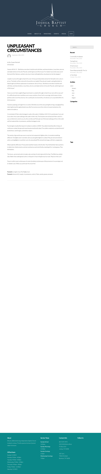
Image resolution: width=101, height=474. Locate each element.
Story (81, 258)
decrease (88, 298)
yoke (89, 424)
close (83, 286)
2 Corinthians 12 (87, 156)
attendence (85, 273)
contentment (82, 293)
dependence (77, 301)
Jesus (87, 211)
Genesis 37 (81, 196)
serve (78, 393)
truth (73, 416)
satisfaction (88, 388)
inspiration (79, 338)
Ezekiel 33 (76, 188)
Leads (76, 221)
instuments (88, 338)
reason (71, 381)
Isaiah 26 (79, 208)
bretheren (76, 281)
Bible (90, 166)
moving (84, 356)
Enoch (77, 183)
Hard (79, 203)
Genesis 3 (90, 196)
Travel (86, 261)
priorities (82, 371)
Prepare (81, 236)
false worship (85, 316)
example (90, 311)
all (81, 268)
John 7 (80, 216)
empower (78, 308)
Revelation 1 (84, 251)
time (83, 411)
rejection (89, 381)
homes (85, 331)
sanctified (83, 388)
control (34, 174)
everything (82, 311)
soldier (84, 396)
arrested (71, 273)
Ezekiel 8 (84, 188)
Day (78, 176)
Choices (86, 168)
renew (86, 383)
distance (78, 306)
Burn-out (79, 168)
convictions (77, 296)
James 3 (71, 211)
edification (74, 308)
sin (78, 396)
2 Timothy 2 (86, 161)
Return (80, 251)
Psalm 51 (73, 248)
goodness (82, 326)
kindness (76, 343)
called (80, 281)
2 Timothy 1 (81, 161)
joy (92, 341)
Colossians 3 (84, 171)
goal (77, 326)
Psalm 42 (84, 246)
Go (85, 201)
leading (78, 346)
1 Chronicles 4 (79, 146)
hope (71, 333)
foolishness (75, 321)
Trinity (88, 261)
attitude (71, 276)
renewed (82, 383)
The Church (73, 129)
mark (71, 351)
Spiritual (75, 258)
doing (85, 306)
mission (80, 353)
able (76, 266)
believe (71, 278)
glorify (74, 326)
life (87, 346)
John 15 (79, 213)
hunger (77, 333)
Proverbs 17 (91, 238)
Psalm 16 (89, 243)
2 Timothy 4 (72, 163)
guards (74, 328)
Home (30, 33)
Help (86, 206)
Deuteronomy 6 (73, 181)
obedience (77, 358)
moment (90, 353)
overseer (79, 361)
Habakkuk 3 (72, 203)
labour (91, 343)
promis (89, 373)
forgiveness (85, 321)
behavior (86, 276)
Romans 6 (76, 253)
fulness (71, 326)
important (77, 336)
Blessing (71, 168)
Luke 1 (91, 221)
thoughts (80, 411)
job (90, 341)
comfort (90, 286)
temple (87, 409)
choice (86, 283)
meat (78, 351)
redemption (82, 381)
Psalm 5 (81, 248)
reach (81, 378)
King (88, 218)
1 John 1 (77, 148)
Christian (90, 168)
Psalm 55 (77, 248)
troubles (83, 414)
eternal (78, 311)
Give (71, 33)
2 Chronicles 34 (80, 156)
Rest (71, 122)
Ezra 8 (90, 188)
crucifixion (74, 298)
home (88, 331)
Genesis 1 (72, 196)
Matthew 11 (72, 226)
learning (81, 346)
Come (88, 171)
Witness (84, 263)
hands (81, 328)
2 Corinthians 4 (79, 158)
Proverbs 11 (81, 238)
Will (78, 263)
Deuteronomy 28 (80, 178)
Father (75, 191)
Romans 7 (80, 253)
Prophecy (76, 238)
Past (88, 231)
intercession (72, 341)
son (90, 396)
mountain (80, 356)
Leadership (72, 221)
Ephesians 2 (81, 183)
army (89, 271)
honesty (91, 331)
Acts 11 (84, 163)
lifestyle (85, 346)
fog (91, 318)
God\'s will (77, 201)
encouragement (88, 308)
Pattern (90, 231)
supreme (83, 406)
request (71, 386)
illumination (72, 336)
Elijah (71, 183)
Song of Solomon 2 (90, 256)
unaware (83, 416)
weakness (80, 421)
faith (81, 316)
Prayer (72, 117)
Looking (78, 221)
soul (79, 399)
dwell (92, 306)
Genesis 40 (16, 174)
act (73, 268)
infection (89, 336)
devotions (71, 303)
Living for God (16, 172)
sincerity (75, 396)
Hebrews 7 (78, 206)
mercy (89, 351)
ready (84, 378)
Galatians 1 (81, 193)
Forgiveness (73, 110)
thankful (73, 411)
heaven (76, 331)
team (84, 409)
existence (85, 313)
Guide (91, 201)
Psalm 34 (75, 246)
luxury (87, 348)
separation (90, 391)
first (84, 318)
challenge (91, 281)
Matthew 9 (73, 228)
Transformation (81, 261)
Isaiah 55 (91, 208)
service (81, 393)
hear (73, 331)
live (80, 348)
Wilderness (75, 263)
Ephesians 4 (91, 183)
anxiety (42, 174)
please (81, 366)
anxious (79, 271)
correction (82, 296)
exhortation (80, 313)
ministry (76, 353)
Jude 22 (78, 218)
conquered (72, 293)
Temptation (72, 261)
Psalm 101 (72, 243)
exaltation (86, 311)
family (90, 316)
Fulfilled (74, 193)
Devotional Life (74, 105)
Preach (78, 236)
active (71, 268)
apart (83, 271)
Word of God (89, 263)
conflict (88, 291)
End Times (73, 108)
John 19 (83, 213)
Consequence (72, 173)
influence (71, 338)
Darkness (72, 176)
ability (74, 266)
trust (71, 416)
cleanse (77, 286)
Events (56, 33)
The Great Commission (76, 131)
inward (84, 341)
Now (71, 231)
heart (71, 331)
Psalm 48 (88, 246)
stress (74, 404)
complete (81, 291)
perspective (91, 363)
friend (84, 323)
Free (86, 191)
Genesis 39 (86, 196)
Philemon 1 (75, 233)
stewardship (86, 401)
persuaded (72, 366)
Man (80, 223)
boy (70, 281)
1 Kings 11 (89, 148)
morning (71, 356)
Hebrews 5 (74, 206)
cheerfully (79, 283)
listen (78, 348)
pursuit (75, 378)
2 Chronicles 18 (84, 153)
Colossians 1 (79, 171)
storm (71, 404)
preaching (75, 368)
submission (81, 404)
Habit (76, 203)
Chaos (83, 168)
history (82, 331)
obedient (81, 358)
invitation (77, 341)
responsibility (82, 386)
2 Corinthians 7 (85, 158)
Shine (78, 256)
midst (92, 351)
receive (78, 381)
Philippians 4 (90, 233)
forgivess (89, 321)
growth (91, 326)
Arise (71, 166)
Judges (86, 218)
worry (81, 424)
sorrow (71, 399)
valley (75, 419)
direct (87, 303)
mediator (81, 351)
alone (83, 268)
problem (74, 373)
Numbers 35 (75, 231)
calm (83, 281)
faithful (78, 316)
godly (79, 326)
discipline (90, 303)
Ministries (47, 33)
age (79, 268)
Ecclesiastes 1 (89, 181)
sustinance (72, 409)
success (85, 404)
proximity (88, 376)
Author (74, 166)
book (92, 278)
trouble (87, 414)
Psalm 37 (80, 246)
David (75, 176)
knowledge (80, 343)
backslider (75, 276)
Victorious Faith (74, 138)
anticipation (72, 271)
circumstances (27, 174)
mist (87, 353)
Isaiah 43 (87, 208)
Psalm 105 (77, 243)
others (71, 361)
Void (91, 261)
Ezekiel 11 (72, 188)
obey (84, 358)
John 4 (74, 216)
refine (86, 381)
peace (45, 174)
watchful (71, 421)
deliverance (72, 301)
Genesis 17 (91, 193)
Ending (74, 183)
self (87, 391)
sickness (71, 396)
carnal (85, 281)
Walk (71, 263)
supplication (76, 406)
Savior (71, 256)
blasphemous (78, 278)
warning (90, 419)
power (92, 366)
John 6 (77, 216)
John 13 (76, 213)
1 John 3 (84, 148)
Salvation (90, 253)
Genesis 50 (77, 198)
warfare (87, 419)
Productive (72, 238)
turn (76, 416)
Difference (79, 181)
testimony (90, 409)
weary (87, 421)
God (80, 201)
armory (85, 271)
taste (78, 409)
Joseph (21, 174)
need (87, 356)
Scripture (72, 124)
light (90, 346)
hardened (84, 328)
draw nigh (88, 306)
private (71, 373)
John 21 (90, 213)
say (70, 391)
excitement (72, 313)
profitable (82, 373)
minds (73, 353)
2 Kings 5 (90, 158)
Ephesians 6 (77, 186)
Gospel (83, 201)
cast (88, 281)
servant (75, 393)
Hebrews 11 (87, 203)
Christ (71, 171)
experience (89, 313)
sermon (71, 393)
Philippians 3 (85, 233)
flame (87, 318)
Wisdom (81, 263)
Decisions (81, 176)
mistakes (84, 353)
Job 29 (90, 211)
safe (80, 388)
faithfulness (74, 316)
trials (78, 414)
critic (71, 298)
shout (90, 393)
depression (82, 301)
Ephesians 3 (86, 183)
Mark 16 (83, 223)
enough (74, 311)
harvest (88, 328)
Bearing (83, 166)
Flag (83, 191)
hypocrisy (90, 333)
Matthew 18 (82, 226)
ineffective (85, 336)
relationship (75, 383)
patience (77, 363)
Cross (89, 173)
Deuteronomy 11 (73, 178)
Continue (77, 173)
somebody (87, 396)
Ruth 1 (84, 253)
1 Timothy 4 (79, 153)
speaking (82, 399)
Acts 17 (88, 163)
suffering (89, 404)
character (75, 283)
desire (85, 301)
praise (71, 368)
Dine (82, 181)
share (84, 393)
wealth (84, 421)
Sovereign (72, 258)
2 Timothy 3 (91, 161)
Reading (71, 251)
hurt (87, 333)
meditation (85, 351)
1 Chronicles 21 (73, 146)
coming (71, 288)
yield (87, 424)
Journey (71, 218)
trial (80, 414)
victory (83, 419)
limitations (72, 348)
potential (88, 366)
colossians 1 (86, 286)
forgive (71, 323)
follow (71, 321)
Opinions (79, 231)
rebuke (74, 381)
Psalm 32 (71, 246)
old (90, 358)
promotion (72, 376)
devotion (75, 303)
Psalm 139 (85, 243)
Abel (82, 163)
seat (79, 391)
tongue (71, 414)
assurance (75, 273)
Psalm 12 (81, 243)
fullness (91, 323)
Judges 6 (82, 218)
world (78, 424)
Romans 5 (72, 253)
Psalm (89, 248)
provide (80, 376)
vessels (80, 419)
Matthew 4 (87, 226)
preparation (85, 368)
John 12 (72, 213)
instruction (84, 338)
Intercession (73, 112)
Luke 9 (77, 223)
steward (90, 401)
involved (80, 341)
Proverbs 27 (77, 241)
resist (78, 386)
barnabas (79, 276)
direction (83, 303)
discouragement (73, 306)
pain (82, 361)
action (89, 266)
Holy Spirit (89, 206)
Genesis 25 (76, 196)
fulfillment (87, 323)
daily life (81, 298)
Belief (87, 166)
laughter (71, 346)
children (83, 283)
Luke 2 (71, 223)
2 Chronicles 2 (74, 156)
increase (81, 336)
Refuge (75, 251)
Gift (80, 198)
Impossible (72, 208)
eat (70, 308)
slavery (80, 396)
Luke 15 (84, 221)
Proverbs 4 (91, 241)
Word (71, 266)
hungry (81, 333)
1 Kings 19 (76, 151)
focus (90, 318)
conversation (72, 296)
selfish (84, 391)
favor (71, 318)
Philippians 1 (80, 233)
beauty (83, 276)
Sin (71, 126)
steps (82, 401)
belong (74, 278)
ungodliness (87, 416)
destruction (89, 301)
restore (90, 386)
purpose (71, 378)
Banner (77, 166)
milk (71, 353)
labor (84, 343)
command (82, 288)
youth (92, 424)
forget (81, 321)
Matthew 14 (77, 226)
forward (74, 323)
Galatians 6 (86, 193)
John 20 (87, 213)
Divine (85, 181)
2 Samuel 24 (75, 161)
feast (73, 318)
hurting (84, 333)
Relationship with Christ (76, 119)
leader (75, 346)
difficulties (80, 303)
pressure (71, 371)
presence (50, 174)
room (75, 388)
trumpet (90, 414)
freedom (78, 323)
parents (84, 361)
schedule (73, 391)
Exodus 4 (89, 186)
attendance (80, 273)
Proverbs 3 (87, 241)
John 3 (71, 216)
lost (82, 348)
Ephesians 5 (72, 186)
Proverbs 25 (72, 241)
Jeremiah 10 (83, 211)
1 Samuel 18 (80, 151)
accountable (85, 266)
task (75, 409)
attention (89, 273)
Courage (81, 173)
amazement (87, 268)
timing (86, 411)
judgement (72, 343)
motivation (76, 356)
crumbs (78, 298)
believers (90, 276)
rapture (78, 378)
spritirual (75, 401)
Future (77, 193)
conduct (85, 291)
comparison (72, 291)
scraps (77, 391)
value (77, 419)
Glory (83, 198)
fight (80, 318)
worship (84, 424)
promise (86, 373)
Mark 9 (90, 223)
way (77, 421)
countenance (90, 296)
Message (77, 228)
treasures (75, 414)
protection (76, 376)
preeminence (79, 368)
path (74, 363)
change (71, 283)
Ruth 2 (87, 253)
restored (86, 386)
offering (87, 358)
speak (86, 399)
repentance (90, 383)
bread (73, 281)
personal (86, 363)
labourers (87, 343)
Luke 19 (88, 221)
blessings (86, 278)
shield (87, 393)
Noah (90, 228)
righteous (71, 388)
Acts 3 (91, 163)
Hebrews (82, 206)
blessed (83, 278)
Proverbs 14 (86, 238)
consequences (77, 293)
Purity (92, 248)
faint (71, 316)
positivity (84, 366)
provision (84, 376)
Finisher (80, 191)
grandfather (87, 326)
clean (80, 286)
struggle (77, 404)
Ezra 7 (87, 188)
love (84, 348)
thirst (77, 411)
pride (75, 371)
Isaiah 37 (83, 208)
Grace (88, 201)
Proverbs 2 (82, 241)
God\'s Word (72, 201)
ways (75, 421)
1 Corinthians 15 (85, 146)
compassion (77, 291)
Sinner (81, 256)
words (73, 424)
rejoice (71, 383)
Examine (81, 186)
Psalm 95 (85, 248)
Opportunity (84, 231)
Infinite (76, 208)
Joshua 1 (90, 216)
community (87, 288)
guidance (77, 328)
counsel (85, 296)
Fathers (71, 191)
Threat (76, 261)
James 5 (78, 211)
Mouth (87, 228)
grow (71, 328)
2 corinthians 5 (77, 163)
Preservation (86, 236)
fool (78, 321)
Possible (71, 236)
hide (79, 331)
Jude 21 (75, 218)
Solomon (84, 256)
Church (74, 171)
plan (75, 366)
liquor (76, 348)
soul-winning (75, 399)
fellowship (77, 318)
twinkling (79, 416)
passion (71, 363)
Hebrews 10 (82, 203)
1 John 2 (80, 148)
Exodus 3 (85, 186)
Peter (37, 174)
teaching (80, 409)
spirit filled (89, 399)
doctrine (81, 306)
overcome (75, 361)
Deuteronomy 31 (87, 178)
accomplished (80, 266)
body (90, 278)
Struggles (88, 258)
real (89, 378)
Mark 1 (87, 223)
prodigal (78, 373)
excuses (76, 313)
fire (82, 318)
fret (81, 323)
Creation (85, 173)
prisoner (86, 371)
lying (90, 348)
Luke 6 (74, 223)
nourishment (72, 358)
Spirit (79, 258)
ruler (78, 388)
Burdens (75, 168)
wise (90, 421)
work (75, 424)
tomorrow (90, 411)
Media (64, 33)
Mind (81, 228)
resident (74, 386)
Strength (84, 258)
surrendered (88, 406)
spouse (71, 401)
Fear (77, 191)
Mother (83, 228)
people (83, 363)
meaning (74, 351)
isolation (87, 341)
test (70, 411)
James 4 (75, 211)
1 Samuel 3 (86, 151)
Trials (71, 136)
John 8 (83, 216)
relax (79, 383)
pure (91, 376)
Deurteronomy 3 (87, 176)
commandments (76, 288)
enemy (71, 311)
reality (87, 378)
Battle (80, 166)
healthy (91, 328)
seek (82, 391)
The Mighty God (25, 172)
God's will (91, 198)
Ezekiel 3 (80, 188)
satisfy (91, 388)
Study (92, 258)
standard (78, 401)
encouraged (82, 308)
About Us (37, 33)
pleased (78, 366)
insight (75, 338)
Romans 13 (89, 251)
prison (90, 371)
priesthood (78, 371)
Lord (82, 221)
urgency (71, 419)
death (85, 298)
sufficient (71, 406)
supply (80, 406)
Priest (90, 236)
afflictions (76, 268)
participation (89, 361)
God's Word (87, 198)
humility (74, 333)
